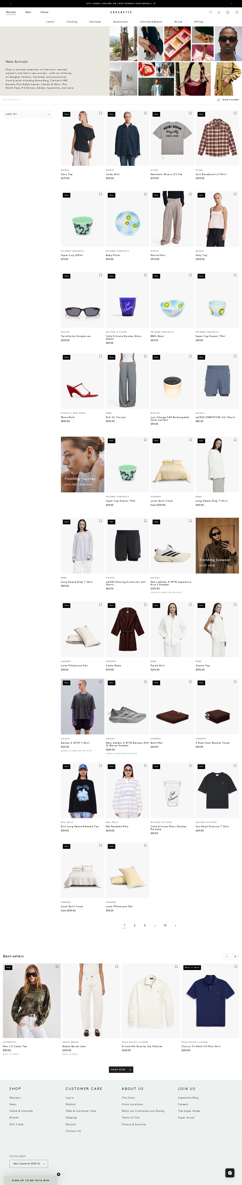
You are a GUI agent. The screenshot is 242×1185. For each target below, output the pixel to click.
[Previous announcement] (11, 3)
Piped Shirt (158, 666)
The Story (128, 1098)
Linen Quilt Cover (162, 501)
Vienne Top (203, 666)
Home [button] (44, 12)
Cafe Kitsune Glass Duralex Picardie (168, 828)
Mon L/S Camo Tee (15, 1046)
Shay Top (202, 255)
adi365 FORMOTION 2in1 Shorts (216, 417)
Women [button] (11, 12)
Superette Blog (188, 1098)
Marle (65, 170)
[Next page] (175, 925)
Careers (183, 1104)
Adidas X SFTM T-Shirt (75, 743)
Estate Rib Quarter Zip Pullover (142, 1046)
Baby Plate (113, 255)
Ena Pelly (67, 822)
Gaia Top (67, 174)
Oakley (65, 332)
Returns (71, 1124)
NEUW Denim (70, 1042)
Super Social (186, 1117)
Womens (15, 1098)
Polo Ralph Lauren (135, 1042)
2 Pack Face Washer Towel (213, 743)
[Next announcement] (231, 3)
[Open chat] (229, 1172)
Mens (12, 1104)
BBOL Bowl (157, 336)
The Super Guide (189, 1111)
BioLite (155, 413)
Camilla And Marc (73, 413)
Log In (70, 1098)
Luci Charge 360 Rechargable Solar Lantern (170, 418)
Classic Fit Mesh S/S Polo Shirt (201, 1046)
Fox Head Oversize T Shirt (212, 827)
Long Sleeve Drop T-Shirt (212, 501)
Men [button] (28, 12)
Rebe (109, 413)
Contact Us (73, 1131)
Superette (9, 1042)
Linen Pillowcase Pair (74, 666)
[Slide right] (235, 956)
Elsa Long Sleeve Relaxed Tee (80, 827)
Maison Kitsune (116, 332)
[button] (210, 12)
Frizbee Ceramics (72, 251)
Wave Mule (68, 417)
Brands (14, 1117)
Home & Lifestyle (21, 1111)
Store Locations (132, 1104)
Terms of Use (131, 1117)
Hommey (156, 497)
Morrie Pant (158, 255)
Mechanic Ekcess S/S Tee (167, 174)
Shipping (71, 1117)
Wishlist (71, 1104)
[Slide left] (227, 956)
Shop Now (118, 1070)
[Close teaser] (58, 1174)
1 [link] (124, 925)
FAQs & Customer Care (81, 1111)
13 (165, 925)
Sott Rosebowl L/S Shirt (211, 174)
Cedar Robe (113, 666)
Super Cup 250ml (72, 255)
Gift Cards (16, 1124)
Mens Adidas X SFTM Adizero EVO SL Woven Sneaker (127, 744)
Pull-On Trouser (116, 417)
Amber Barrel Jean (74, 1046)
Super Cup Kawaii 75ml (210, 336)
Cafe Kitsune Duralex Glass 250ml (124, 337)
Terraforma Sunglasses (76, 336)
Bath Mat (157, 743)
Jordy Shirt (113, 174)
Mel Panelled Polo (117, 827)
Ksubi (154, 170)
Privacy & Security (134, 1124)
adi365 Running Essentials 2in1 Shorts (126, 583)
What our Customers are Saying (143, 1111)
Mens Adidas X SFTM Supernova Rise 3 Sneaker (171, 583)
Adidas (200, 413)
